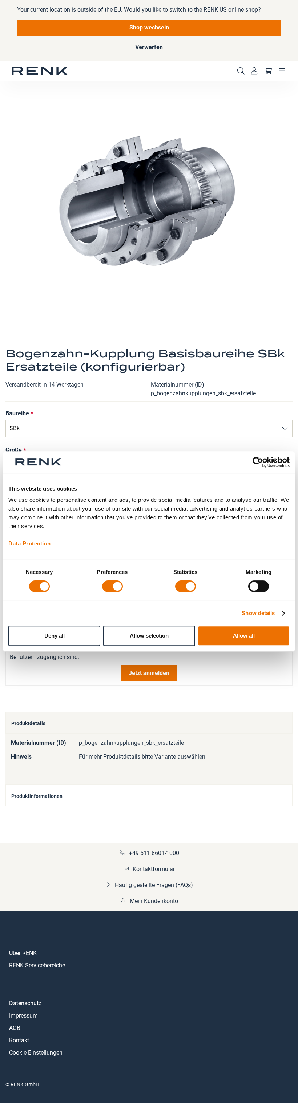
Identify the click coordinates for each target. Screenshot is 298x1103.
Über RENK (23, 953)
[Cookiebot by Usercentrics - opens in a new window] (258, 462)
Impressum (23, 1015)
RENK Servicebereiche (37, 965)
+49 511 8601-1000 (154, 853)
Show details (258, 613)
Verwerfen (149, 47)
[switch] (112, 587)
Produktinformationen (37, 796)
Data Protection (29, 543)
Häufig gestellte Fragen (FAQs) (154, 885)
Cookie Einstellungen (36, 1052)
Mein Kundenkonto (154, 901)
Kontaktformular (154, 869)
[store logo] (40, 71)
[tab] (149, 723)
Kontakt (19, 1040)
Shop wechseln (149, 27)
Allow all (244, 635)
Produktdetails (28, 723)
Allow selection (149, 635)
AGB (14, 1027)
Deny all (54, 635)
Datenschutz (25, 1003)
